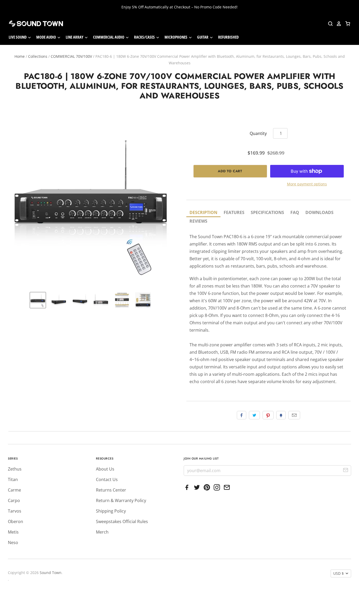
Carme (14, 490)
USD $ (338, 573)
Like (241, 415)
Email (294, 415)
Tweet (254, 415)
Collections (37, 56)
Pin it (268, 415)
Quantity (258, 133)
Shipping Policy (111, 511)
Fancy (281, 415)
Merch (102, 532)
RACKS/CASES (145, 37)
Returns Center (111, 490)
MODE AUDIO (46, 37)
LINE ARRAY (75, 37)
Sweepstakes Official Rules (122, 521)
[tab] (203, 212)
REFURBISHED (228, 37)
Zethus (15, 469)
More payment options (307, 183)
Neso (13, 542)
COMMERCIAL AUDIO (109, 37)
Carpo (14, 500)
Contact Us (107, 479)
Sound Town (50, 572)
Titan (13, 479)
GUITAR (203, 37)
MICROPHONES (176, 37)
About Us (105, 469)
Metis (13, 532)
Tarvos (14, 511)
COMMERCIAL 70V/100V (71, 56)
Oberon (15, 521)
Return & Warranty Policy (121, 500)
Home (19, 56)
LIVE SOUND (18, 37)
